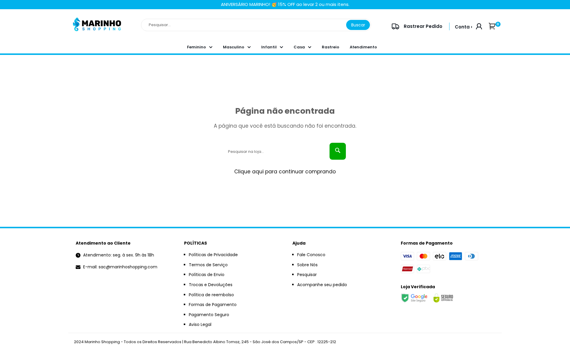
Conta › (463, 27)
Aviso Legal (200, 324)
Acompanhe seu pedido (322, 285)
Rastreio (330, 47)
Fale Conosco (311, 255)
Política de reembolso (211, 295)
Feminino (196, 47)
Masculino (233, 47)
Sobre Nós (307, 265)
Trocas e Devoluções (210, 285)
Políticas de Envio (206, 275)
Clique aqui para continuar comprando (285, 171)
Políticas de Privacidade (213, 255)
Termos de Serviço (208, 265)
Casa (299, 47)
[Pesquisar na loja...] (338, 151)
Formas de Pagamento (213, 305)
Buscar (358, 25)
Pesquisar (307, 275)
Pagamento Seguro (209, 315)
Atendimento (363, 47)
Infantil (269, 47)
